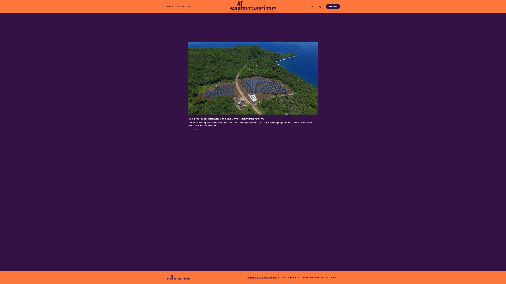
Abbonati (333, 6)
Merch (191, 6)
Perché (169, 6)
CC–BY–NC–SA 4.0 (256, 277)
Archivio (180, 6)
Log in (320, 6)
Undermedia (271, 277)
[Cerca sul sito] (312, 6)
